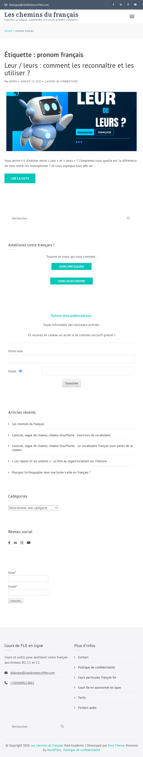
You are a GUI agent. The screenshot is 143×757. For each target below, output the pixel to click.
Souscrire (71, 383)
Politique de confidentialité (96, 667)
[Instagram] (128, 4)
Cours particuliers (71, 266)
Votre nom (15, 351)
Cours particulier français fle (97, 677)
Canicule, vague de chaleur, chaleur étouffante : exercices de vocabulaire (61, 435)
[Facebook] (113, 4)
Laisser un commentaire (61, 81)
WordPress (54, 750)
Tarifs (82, 698)
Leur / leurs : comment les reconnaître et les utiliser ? (69, 69)
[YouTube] (135, 4)
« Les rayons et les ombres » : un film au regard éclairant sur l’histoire (59, 461)
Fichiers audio (87, 708)
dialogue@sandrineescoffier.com (29, 5)
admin (13, 81)
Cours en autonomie (71, 281)
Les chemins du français (41, 14)
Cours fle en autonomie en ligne (99, 687)
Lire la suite (20, 178)
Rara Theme (116, 745)
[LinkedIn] (121, 4)
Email (12, 371)
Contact (83, 657)
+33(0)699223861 (22, 683)
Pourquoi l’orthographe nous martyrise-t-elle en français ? (51, 472)
